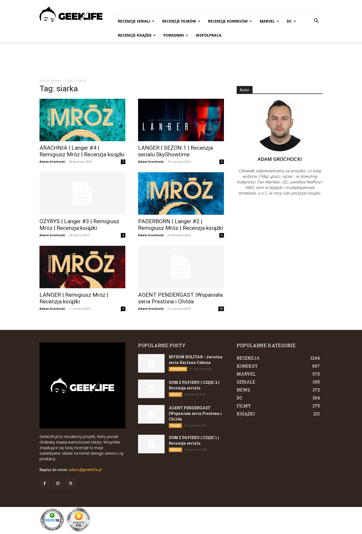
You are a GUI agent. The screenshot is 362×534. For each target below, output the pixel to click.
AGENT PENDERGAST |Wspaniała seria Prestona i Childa (180, 298)
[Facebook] (44, 483)
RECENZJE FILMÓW (179, 21)
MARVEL (267, 21)
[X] (70, 483)
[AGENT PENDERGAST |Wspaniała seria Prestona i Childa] (181, 267)
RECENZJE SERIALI (134, 21)
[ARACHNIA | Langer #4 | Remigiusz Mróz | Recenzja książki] (82, 120)
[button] (316, 21)
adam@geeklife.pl (85, 469)
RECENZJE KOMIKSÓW (228, 21)
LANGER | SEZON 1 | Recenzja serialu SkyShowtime (175, 151)
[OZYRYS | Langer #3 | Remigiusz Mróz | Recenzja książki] (82, 193)
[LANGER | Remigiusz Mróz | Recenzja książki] (82, 267)
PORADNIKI (174, 35)
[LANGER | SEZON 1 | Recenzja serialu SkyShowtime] (181, 120)
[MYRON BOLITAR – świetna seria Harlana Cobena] (151, 363)
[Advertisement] (181, 60)
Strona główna (50, 80)
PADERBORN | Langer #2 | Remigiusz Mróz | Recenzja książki (180, 224)
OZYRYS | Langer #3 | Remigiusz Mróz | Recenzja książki (79, 224)
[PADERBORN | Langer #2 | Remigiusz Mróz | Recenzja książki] (181, 193)
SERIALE (175, 394)
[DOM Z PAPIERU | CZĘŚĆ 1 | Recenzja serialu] (151, 444)
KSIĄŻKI (175, 425)
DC (289, 21)
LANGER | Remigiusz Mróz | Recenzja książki (73, 298)
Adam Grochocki (52, 161)
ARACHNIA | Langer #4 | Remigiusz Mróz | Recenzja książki (82, 151)
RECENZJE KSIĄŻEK (135, 35)
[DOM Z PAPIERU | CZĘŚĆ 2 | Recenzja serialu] (151, 389)
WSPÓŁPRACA (209, 35)
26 (221, 309)
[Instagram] (57, 483)
